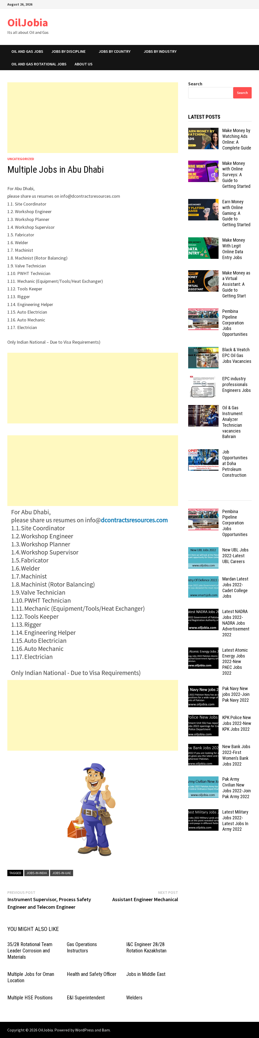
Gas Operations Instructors (82, 947)
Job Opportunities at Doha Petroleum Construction (235, 463)
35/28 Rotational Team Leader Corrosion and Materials (29, 950)
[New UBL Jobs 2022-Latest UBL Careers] (203, 550)
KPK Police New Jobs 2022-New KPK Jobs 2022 (236, 723)
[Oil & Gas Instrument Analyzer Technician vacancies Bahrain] (203, 408)
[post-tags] (244, 498)
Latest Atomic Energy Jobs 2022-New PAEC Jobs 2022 (235, 661)
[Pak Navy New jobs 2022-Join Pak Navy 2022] (203, 689)
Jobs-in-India (36, 873)
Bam (106, 1029)
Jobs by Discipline (68, 51)
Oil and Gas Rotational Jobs (39, 63)
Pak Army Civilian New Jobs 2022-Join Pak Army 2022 (236, 787)
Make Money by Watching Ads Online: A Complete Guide (236, 139)
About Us (84, 63)
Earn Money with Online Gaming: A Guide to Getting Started (236, 213)
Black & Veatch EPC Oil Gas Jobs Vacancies (236, 355)
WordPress (84, 1029)
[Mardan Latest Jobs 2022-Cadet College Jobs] (203, 580)
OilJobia (27, 22)
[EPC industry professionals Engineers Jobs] (203, 379)
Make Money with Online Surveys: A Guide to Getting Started (236, 175)
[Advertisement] (92, 117)
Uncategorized (20, 159)
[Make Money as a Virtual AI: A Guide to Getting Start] (203, 273)
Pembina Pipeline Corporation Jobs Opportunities (235, 323)
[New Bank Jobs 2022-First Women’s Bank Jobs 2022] (203, 747)
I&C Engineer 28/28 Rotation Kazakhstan (146, 947)
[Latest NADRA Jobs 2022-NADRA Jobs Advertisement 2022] (203, 612)
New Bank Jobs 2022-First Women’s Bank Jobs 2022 (236, 755)
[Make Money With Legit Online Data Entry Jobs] (203, 241)
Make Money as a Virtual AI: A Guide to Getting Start (236, 284)
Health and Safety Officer (91, 974)
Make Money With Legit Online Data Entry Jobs (233, 248)
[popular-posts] (196, 498)
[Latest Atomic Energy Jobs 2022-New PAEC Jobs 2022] (203, 651)
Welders (134, 998)
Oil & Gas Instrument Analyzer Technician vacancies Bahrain (232, 422)
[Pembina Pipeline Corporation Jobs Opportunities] (203, 312)
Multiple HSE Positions (30, 998)
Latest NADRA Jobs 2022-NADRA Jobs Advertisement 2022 (235, 623)
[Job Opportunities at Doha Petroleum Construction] (203, 452)
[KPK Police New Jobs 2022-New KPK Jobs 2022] (203, 718)
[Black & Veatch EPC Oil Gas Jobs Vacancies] (203, 350)
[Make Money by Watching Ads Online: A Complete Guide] (203, 131)
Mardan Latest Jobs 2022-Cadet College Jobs (235, 587)
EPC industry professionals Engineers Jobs (236, 384)
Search (195, 84)
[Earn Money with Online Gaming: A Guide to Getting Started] (203, 202)
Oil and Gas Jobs (27, 51)
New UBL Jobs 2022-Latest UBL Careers (235, 555)
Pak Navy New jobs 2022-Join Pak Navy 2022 (236, 694)
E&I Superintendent (86, 998)
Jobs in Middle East (145, 974)
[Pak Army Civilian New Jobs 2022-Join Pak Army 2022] (203, 780)
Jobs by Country (115, 51)
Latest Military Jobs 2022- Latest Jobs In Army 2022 (235, 820)
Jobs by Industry (160, 51)
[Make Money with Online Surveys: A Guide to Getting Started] (203, 164)
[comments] (228, 498)
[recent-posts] (212, 498)
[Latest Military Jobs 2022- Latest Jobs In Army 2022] (203, 813)
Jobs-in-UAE (61, 873)
